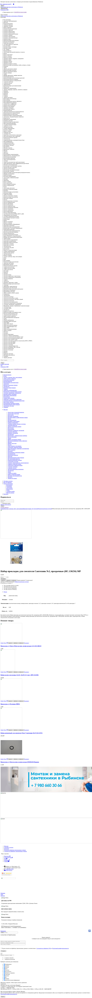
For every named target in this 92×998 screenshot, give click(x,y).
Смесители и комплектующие (15, 465)
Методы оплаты (10, 492)
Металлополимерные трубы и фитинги (17, 440)
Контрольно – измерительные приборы (17, 435)
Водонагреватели (12, 420)
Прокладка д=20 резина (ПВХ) (10, 704)
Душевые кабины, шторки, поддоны (17, 424)
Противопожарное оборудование (16, 457)
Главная (2, 508)
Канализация (11, 429)
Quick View (3, 643)
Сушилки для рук (12, 468)
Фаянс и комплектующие (14, 474)
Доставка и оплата (8, 847)
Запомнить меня (6, 503)
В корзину (3, 578)
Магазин (6, 846)
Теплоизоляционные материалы (16, 469)
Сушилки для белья (12, 466)
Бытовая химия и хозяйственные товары (18, 417)
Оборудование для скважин (14, 446)
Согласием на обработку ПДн (44, 948)
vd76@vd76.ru (8, 870)
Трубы (7, 490)
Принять (3, 996)
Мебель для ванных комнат (14, 439)
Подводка (10, 451)
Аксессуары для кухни (13, 413)
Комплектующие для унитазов (30, 508)
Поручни (10, 456)
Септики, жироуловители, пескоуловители (18, 462)
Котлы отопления (12, 437)
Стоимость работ (10, 491)
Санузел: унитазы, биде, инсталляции (13, 508)
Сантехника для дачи (13, 461)
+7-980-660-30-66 (5, 4)
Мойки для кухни (12, 443)
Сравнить (3, 580)
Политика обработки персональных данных (15, 850)
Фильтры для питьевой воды (15, 475)
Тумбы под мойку (12, 473)
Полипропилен (11, 453)
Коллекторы (11, 434)
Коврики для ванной (13, 433)
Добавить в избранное (11, 580)
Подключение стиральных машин (16, 452)
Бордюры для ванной (13, 416)
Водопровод (9, 485)
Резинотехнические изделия (15, 460)
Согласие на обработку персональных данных (15, 851)
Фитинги (10, 477)
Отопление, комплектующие (15, 447)
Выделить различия (10, 959)
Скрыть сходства (9, 957)
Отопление (9, 486)
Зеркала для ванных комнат (14, 426)
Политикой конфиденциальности (60, 948)
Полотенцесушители (13, 455)
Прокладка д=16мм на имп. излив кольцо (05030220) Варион (20, 762)
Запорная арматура (12, 425)
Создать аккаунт (5, 507)
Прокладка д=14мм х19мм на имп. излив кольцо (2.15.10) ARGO (21, 646)
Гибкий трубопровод (13, 422)
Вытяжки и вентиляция (13, 421)
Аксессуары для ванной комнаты (16, 412)
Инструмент (11, 427)
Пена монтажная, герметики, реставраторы (18, 448)
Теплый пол (11, 470)
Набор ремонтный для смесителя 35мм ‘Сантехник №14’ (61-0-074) (21, 733)
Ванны (9, 418)
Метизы (10, 442)
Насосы (10, 444)
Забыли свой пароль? (6, 504)
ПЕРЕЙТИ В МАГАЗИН (20, 12)
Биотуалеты (11, 415)
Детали (5, 591)
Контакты (6, 848)
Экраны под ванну (12, 478)
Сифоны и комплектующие (14, 464)
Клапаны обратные (12, 431)
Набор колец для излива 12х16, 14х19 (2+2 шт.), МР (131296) (20, 675)
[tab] (47, 592)
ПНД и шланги (11, 449)
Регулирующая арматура (14, 459)
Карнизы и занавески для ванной (16, 430)
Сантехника (9, 487)
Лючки (9, 438)
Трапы (9, 471)
